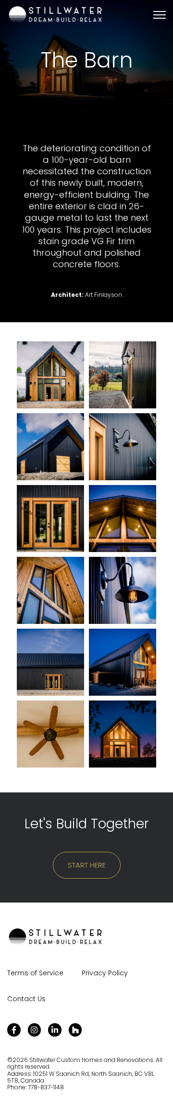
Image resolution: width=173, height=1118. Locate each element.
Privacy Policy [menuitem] (105, 973)
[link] (55, 14)
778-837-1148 (46, 1087)
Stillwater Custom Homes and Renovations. (92, 1060)
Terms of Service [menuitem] (35, 973)
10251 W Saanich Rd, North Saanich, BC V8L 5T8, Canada (80, 1077)
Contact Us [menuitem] (26, 999)
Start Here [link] (87, 865)
